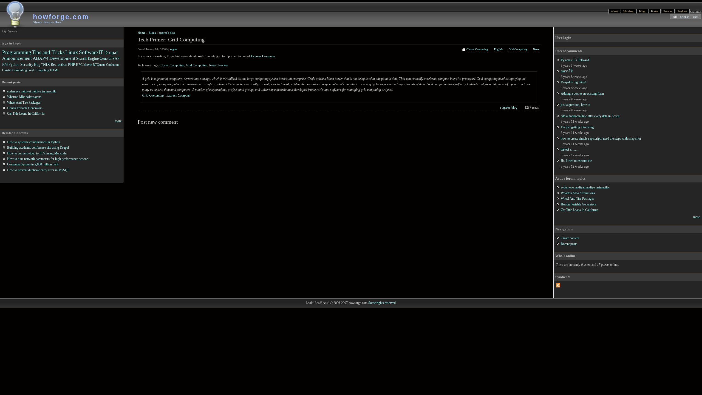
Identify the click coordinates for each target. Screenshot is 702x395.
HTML (54, 70)
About (614, 11)
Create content (570, 238)
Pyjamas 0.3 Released (575, 60)
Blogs (642, 11)
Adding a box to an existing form (582, 93)
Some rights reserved (382, 303)
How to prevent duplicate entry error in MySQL (38, 170)
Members (628, 11)
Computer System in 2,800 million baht (32, 164)
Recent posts (569, 244)
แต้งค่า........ (569, 149)
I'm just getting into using (577, 127)
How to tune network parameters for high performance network (48, 159)
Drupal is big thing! (573, 82)
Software (88, 52)
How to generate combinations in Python (33, 142)
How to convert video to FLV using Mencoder (37, 153)
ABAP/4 (41, 58)
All (675, 16)
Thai (695, 16)
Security (26, 64)
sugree (173, 49)
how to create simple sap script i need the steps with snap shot (601, 138)
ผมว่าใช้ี (567, 71)
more (696, 217)
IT (100, 52)
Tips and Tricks (48, 52)
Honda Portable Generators (578, 204)
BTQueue (99, 65)
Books (654, 11)
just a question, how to (575, 105)
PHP (71, 64)
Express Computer (263, 56)
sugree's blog (167, 32)
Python (14, 64)
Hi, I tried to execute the (576, 161)
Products (682, 11)
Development (62, 58)
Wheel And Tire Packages (577, 199)
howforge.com (61, 17)
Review (223, 65)
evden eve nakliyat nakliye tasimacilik (585, 187)
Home (141, 32)
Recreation (59, 64)
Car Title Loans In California (579, 210)
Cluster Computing (477, 49)
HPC (79, 65)
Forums (668, 11)
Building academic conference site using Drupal (38, 147)
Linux (71, 52)
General (106, 58)
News (536, 49)
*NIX (45, 64)
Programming (16, 52)
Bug (37, 64)
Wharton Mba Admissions (578, 193)
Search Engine (87, 58)
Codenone (112, 65)
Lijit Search (9, 31)
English (684, 16)
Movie (87, 65)
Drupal (111, 52)
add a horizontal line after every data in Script (590, 116)
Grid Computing (518, 49)
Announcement (17, 58)
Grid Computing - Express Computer (166, 95)
